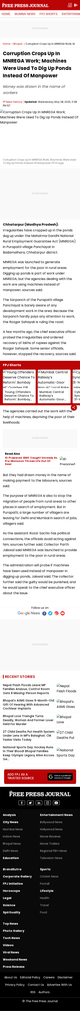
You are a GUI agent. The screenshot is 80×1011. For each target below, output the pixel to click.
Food (43, 912)
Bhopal (17, 44)
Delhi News (10, 851)
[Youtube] (63, 613)
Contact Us (36, 985)
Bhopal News (12, 844)
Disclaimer (65, 977)
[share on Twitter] (30, 803)
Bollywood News (51, 822)
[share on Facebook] (21, 803)
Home (6, 14)
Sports (45, 869)
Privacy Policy (15, 985)
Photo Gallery (13, 931)
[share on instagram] (47, 803)
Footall (44, 884)
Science (9, 905)
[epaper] (70, 5)
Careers (49, 977)
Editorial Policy (30, 977)
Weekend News (15, 959)
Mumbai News (25, 14)
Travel (44, 905)
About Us (10, 977)
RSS (33, 992)
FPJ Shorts (48, 14)
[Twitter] (50, 613)
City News (10, 822)
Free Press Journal (25, 5)
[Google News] (29, 613)
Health (44, 898)
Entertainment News (56, 815)
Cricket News (49, 876)
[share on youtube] (56, 803)
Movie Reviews (50, 836)
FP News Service (12, 102)
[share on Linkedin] (39, 803)
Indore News (11, 836)
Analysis (9, 815)
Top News (10, 924)
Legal (7, 898)
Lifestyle (47, 891)
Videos (8, 945)
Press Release (14, 967)
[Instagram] (56, 613)
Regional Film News (53, 851)
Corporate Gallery (17, 876)
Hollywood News (51, 829)
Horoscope (11, 891)
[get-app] (76, 5)
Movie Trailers (49, 844)
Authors (44, 992)
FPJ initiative (13, 884)
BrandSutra (12, 869)
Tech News (11, 938)
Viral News (11, 952)
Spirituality (11, 912)
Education (11, 858)
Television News (51, 858)
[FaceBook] (44, 613)
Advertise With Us (59, 985)
